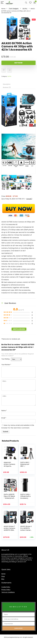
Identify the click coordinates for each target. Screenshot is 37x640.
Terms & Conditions (8, 592)
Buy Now (18, 63)
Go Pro (25, 9)
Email (3, 418)
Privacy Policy (5, 590)
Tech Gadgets (13, 9)
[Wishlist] (30, 3)
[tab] (18, 84)
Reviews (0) (7, 87)
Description (6, 84)
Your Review (6, 365)
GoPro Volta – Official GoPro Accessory (25, 496)
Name (4, 411)
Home (3, 9)
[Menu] (2, 2)
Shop (3, 576)
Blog (2, 579)
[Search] (26, 2)
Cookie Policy (5, 587)
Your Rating (5, 359)
